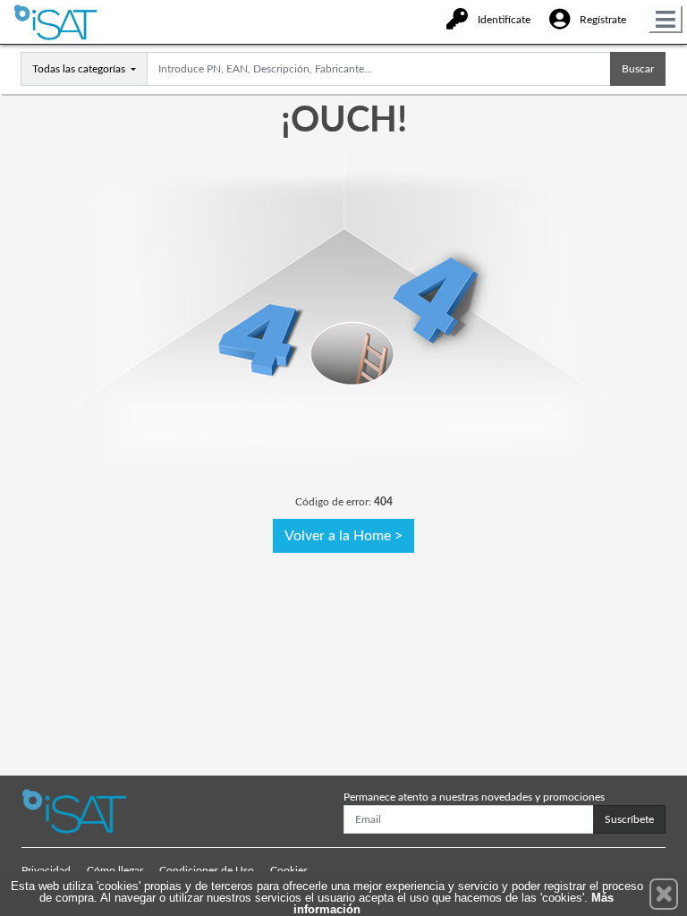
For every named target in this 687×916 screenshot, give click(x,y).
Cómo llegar (115, 870)
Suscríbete (629, 819)
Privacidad (46, 870)
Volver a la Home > (343, 536)
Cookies (289, 870)
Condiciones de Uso (206, 870)
